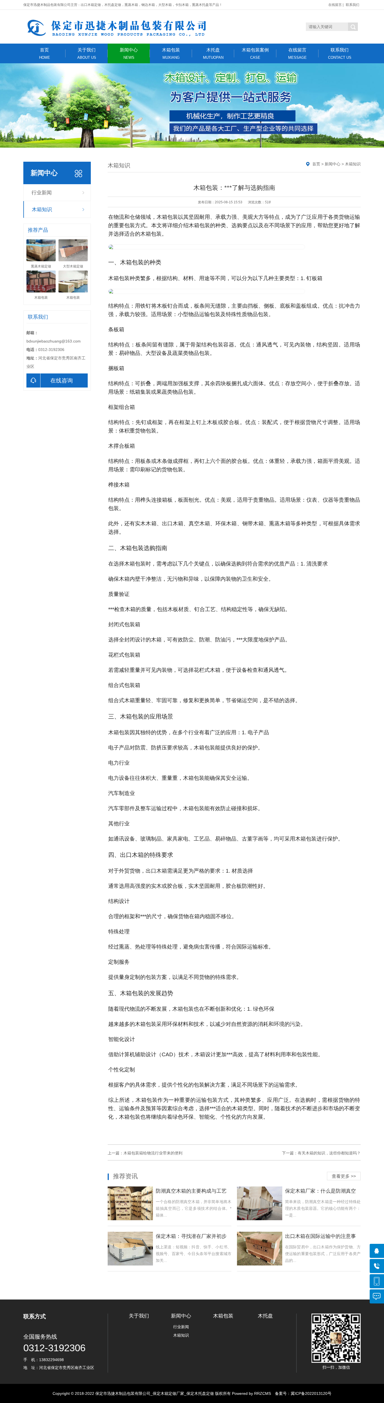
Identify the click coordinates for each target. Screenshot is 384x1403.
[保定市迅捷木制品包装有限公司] (128, 26)
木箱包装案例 (255, 54)
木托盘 (213, 54)
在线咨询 (61, 380)
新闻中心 (129, 54)
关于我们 (86, 54)
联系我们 (352, 5)
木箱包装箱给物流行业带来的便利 (152, 1153)
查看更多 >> (344, 1176)
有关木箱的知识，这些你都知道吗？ (329, 1153)
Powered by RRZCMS (251, 1393)
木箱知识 (42, 209)
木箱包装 (171, 54)
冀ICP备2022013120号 (311, 1393)
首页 (44, 54)
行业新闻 (41, 192)
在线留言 (335, 5)
